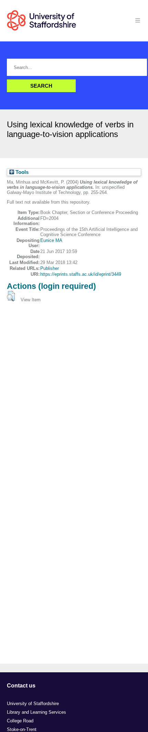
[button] (11, 296)
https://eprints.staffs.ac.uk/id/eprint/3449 (80, 274)
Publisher (49, 268)
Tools (21, 172)
